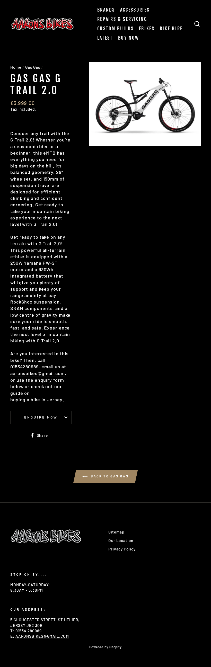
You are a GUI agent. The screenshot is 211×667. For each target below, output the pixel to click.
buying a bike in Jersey (36, 399)
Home (15, 67)
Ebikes (147, 28)
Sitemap (116, 532)
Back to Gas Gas (109, 476)
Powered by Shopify (105, 647)
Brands (106, 10)
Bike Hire (171, 28)
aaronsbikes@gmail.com (37, 373)
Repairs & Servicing (122, 19)
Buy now (128, 38)
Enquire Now (41, 417)
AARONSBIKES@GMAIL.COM (42, 636)
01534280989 (24, 366)
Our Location (120, 540)
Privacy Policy (122, 549)
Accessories (135, 10)
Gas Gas (32, 67)
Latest (105, 38)
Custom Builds (115, 28)
